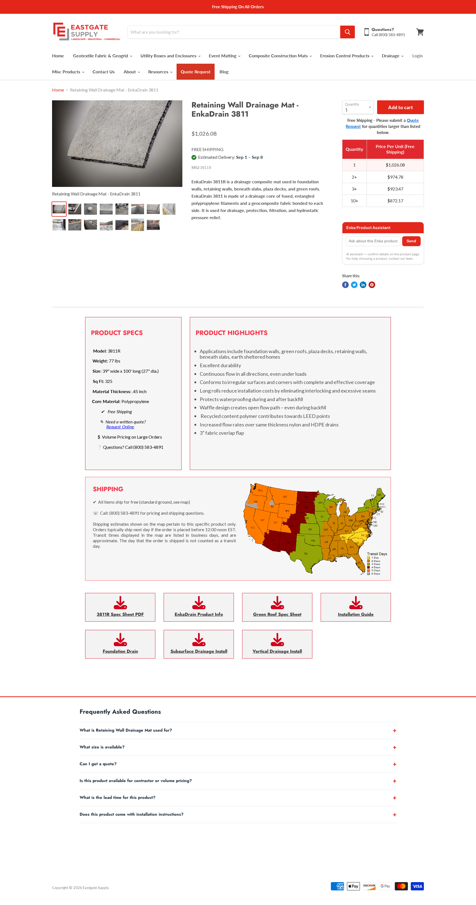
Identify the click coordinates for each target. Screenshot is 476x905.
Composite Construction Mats (279, 55)
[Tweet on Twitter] (354, 284)
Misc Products (66, 71)
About (130, 71)
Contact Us (104, 71)
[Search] (347, 32)
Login (417, 55)
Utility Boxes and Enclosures (169, 55)
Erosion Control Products (345, 55)
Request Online (120, 426)
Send (411, 241)
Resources (158, 71)
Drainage (391, 55)
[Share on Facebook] (345, 284)
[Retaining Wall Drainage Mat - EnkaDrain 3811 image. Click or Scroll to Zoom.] (117, 143)
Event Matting (223, 55)
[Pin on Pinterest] (372, 284)
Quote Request (195, 71)
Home (58, 55)
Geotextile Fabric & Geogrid (101, 55)
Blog (224, 71)
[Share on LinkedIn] (363, 284)
